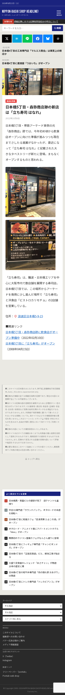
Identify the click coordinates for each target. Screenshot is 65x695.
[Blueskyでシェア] (48, 39)
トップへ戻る (34, 458)
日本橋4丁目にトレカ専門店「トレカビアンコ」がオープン (34, 583)
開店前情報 (11, 101)
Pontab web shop (11, 675)
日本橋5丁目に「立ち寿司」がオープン (30, 343)
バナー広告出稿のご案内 (14, 640)
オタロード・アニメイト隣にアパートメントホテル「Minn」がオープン (34, 530)
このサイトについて (12, 632)
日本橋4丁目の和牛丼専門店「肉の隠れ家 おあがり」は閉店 (34, 574)
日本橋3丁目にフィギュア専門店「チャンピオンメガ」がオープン (33, 546)
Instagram (7, 660)
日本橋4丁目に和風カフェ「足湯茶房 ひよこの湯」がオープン (34, 521)
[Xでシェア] (7, 39)
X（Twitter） (8, 656)
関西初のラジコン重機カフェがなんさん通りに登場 (34, 538)
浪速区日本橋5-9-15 (30, 316)
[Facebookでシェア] (37, 39)
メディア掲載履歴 (10, 644)
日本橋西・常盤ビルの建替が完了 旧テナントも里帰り (34, 502)
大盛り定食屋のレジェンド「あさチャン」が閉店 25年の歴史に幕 (34, 564)
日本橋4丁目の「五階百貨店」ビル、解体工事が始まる (34, 555)
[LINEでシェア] (27, 39)
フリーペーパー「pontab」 (15, 671)
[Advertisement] (32, 371)
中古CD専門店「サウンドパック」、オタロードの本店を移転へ (34, 511)
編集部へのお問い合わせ (14, 636)
